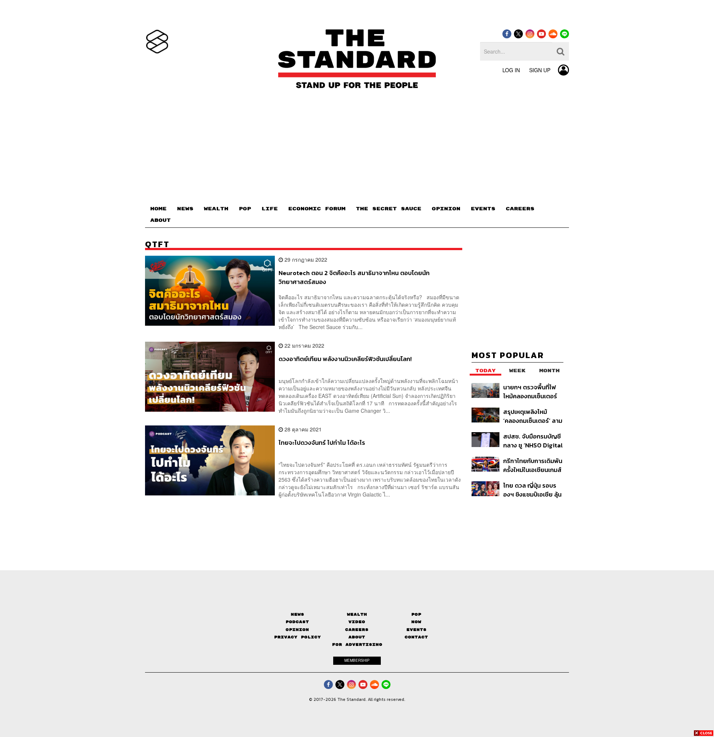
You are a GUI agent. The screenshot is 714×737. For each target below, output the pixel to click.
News (297, 614)
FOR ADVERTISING (357, 644)
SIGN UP (539, 70)
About (356, 637)
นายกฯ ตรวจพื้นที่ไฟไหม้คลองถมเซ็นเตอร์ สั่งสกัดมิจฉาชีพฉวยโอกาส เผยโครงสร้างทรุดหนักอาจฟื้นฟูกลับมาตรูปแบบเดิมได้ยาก (531, 391)
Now (416, 622)
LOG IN (511, 70)
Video (356, 622)
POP (245, 208)
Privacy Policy (297, 637)
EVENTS (483, 208)
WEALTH (216, 208)
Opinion (297, 630)
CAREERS (520, 208)
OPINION (446, 208)
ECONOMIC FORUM (316, 208)
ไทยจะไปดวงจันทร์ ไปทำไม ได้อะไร (322, 442)
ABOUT (160, 220)
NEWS (185, 208)
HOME (158, 208)
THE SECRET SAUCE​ (388, 208)
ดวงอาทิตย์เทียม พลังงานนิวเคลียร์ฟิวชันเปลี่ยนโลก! (345, 359)
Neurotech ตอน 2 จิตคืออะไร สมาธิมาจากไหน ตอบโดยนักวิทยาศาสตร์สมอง (354, 277)
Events (416, 630)
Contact (416, 637)
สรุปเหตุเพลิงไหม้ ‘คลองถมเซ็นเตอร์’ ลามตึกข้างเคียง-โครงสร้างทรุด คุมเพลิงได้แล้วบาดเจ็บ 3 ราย (533, 416)
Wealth (357, 614)
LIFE (269, 208)
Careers (357, 630)
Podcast (297, 622)
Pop (416, 614)
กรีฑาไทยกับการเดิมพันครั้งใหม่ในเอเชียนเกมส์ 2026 (532, 465)
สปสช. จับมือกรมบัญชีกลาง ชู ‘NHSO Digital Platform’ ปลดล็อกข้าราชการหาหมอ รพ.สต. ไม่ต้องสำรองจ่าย (533, 440)
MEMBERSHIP (357, 660)
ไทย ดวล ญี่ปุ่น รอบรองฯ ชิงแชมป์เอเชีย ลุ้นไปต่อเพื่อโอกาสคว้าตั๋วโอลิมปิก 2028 (532, 489)
